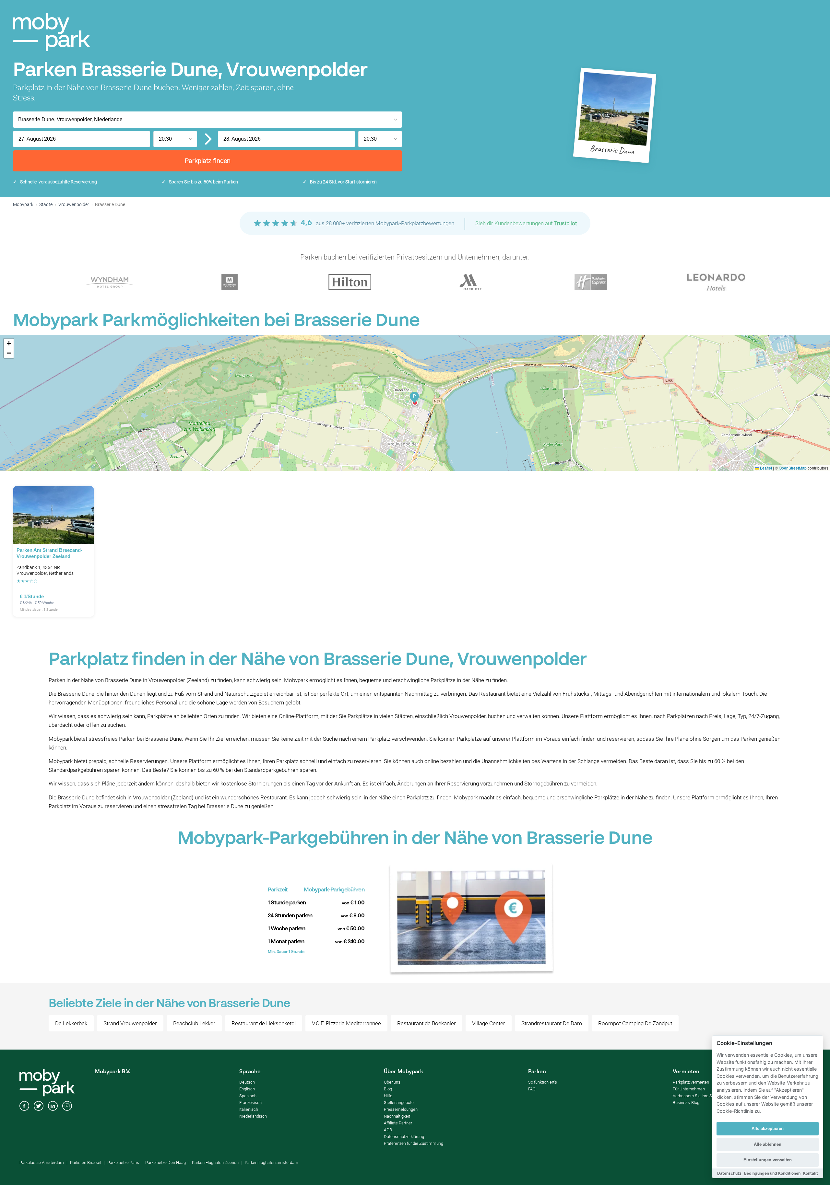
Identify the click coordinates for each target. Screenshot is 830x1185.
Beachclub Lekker (194, 1023)
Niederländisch (253, 1116)
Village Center (488, 1023)
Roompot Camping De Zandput (635, 1023)
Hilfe (388, 1095)
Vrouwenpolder (73, 204)
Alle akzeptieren (768, 1128)
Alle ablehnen (767, 1144)
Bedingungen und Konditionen (772, 1173)
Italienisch (248, 1109)
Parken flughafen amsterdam (271, 1162)
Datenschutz (729, 1173)
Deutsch (247, 1082)
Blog (388, 1088)
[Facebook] (24, 1106)
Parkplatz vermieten (691, 1082)
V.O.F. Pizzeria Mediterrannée (346, 1023)
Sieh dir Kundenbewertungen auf (526, 223)
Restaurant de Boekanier (426, 1023)
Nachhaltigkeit (397, 1116)
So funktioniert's (542, 1082)
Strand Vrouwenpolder (130, 1023)
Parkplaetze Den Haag (165, 1162)
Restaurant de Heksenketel (263, 1023)
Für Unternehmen (689, 1088)
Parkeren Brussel (85, 1162)
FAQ (532, 1088)
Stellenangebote (399, 1102)
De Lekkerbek (71, 1023)
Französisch (250, 1102)
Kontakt (810, 1173)
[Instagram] (67, 1106)
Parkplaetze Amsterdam (41, 1162)
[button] (414, 398)
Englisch (247, 1088)
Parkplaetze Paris (123, 1162)
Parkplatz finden (208, 161)
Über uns (392, 1082)
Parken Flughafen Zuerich (215, 1162)
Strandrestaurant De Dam (551, 1023)
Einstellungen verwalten (767, 1159)
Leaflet (765, 468)
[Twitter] (38, 1106)
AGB (388, 1129)
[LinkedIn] (53, 1106)
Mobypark (23, 204)
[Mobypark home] (51, 32)
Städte (46, 204)
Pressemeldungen (401, 1109)
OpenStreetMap (793, 468)
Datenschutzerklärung (404, 1136)
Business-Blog (686, 1102)
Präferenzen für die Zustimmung (413, 1143)
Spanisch (247, 1095)
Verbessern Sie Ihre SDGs (696, 1095)
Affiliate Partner (398, 1123)
